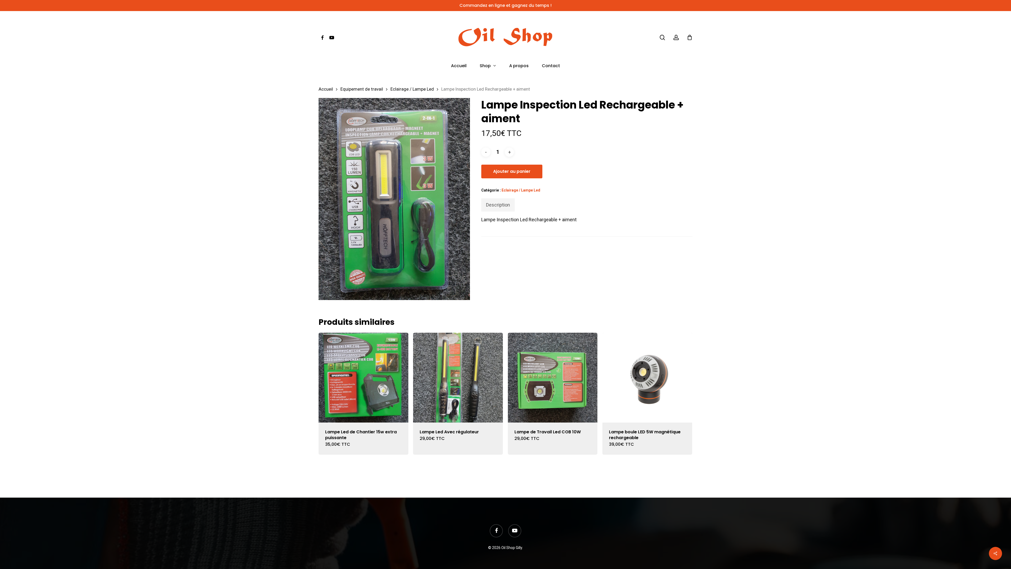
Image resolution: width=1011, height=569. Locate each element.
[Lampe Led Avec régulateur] (458, 378)
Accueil (326, 89)
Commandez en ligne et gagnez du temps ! (505, 5)
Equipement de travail (361, 89)
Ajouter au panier (512, 171)
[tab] (498, 205)
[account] (676, 37)
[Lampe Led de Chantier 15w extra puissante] (363, 378)
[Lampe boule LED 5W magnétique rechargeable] (647, 378)
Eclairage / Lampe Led (412, 89)
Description (498, 205)
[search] (662, 37)
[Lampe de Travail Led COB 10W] (553, 378)
